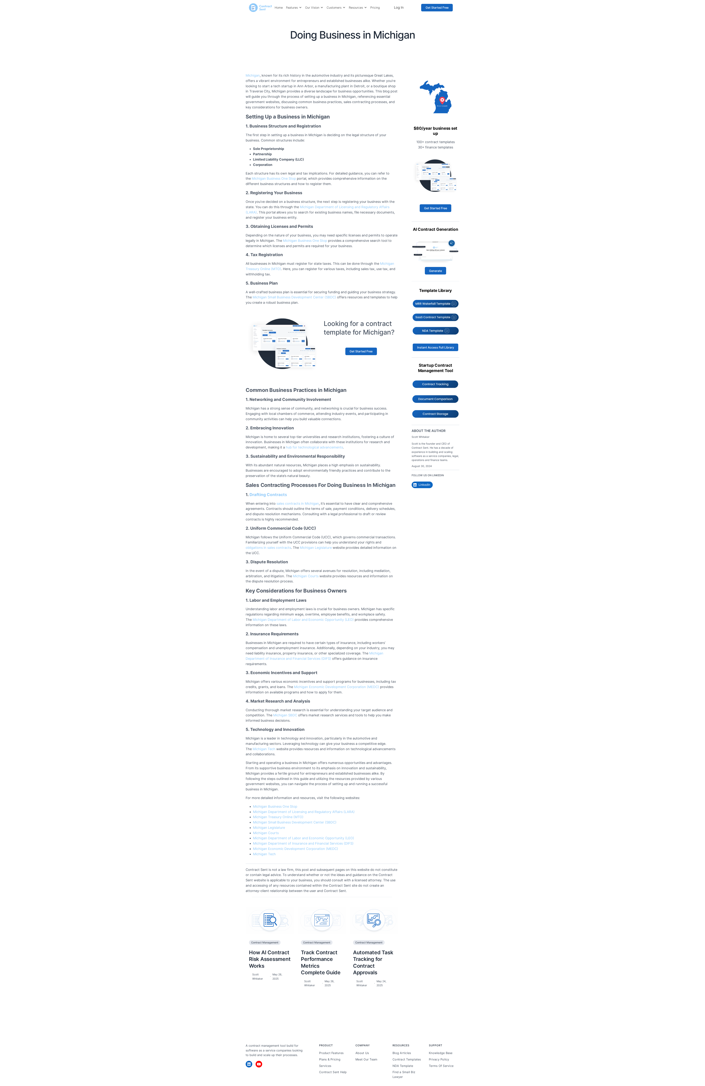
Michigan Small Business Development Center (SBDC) (294, 297)
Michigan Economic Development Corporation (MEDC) (336, 687)
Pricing (375, 7)
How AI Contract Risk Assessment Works (269, 959)
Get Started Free (437, 7)
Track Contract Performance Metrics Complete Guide (321, 962)
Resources (356, 7)
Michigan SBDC (285, 715)
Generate (435, 271)
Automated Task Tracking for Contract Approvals (373, 962)
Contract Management (373, 47)
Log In (399, 7)
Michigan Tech (264, 749)
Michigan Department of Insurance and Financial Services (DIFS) (303, 843)
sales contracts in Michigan (297, 503)
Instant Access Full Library (435, 347)
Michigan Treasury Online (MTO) (278, 817)
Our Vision (312, 7)
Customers (334, 7)
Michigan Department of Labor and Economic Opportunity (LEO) (303, 620)
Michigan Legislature (316, 548)
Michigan (253, 75)
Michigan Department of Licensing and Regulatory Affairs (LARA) (304, 812)
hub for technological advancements (314, 447)
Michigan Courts (306, 576)
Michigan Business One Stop (274, 178)
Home (279, 7)
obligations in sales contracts (268, 548)
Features (292, 7)
